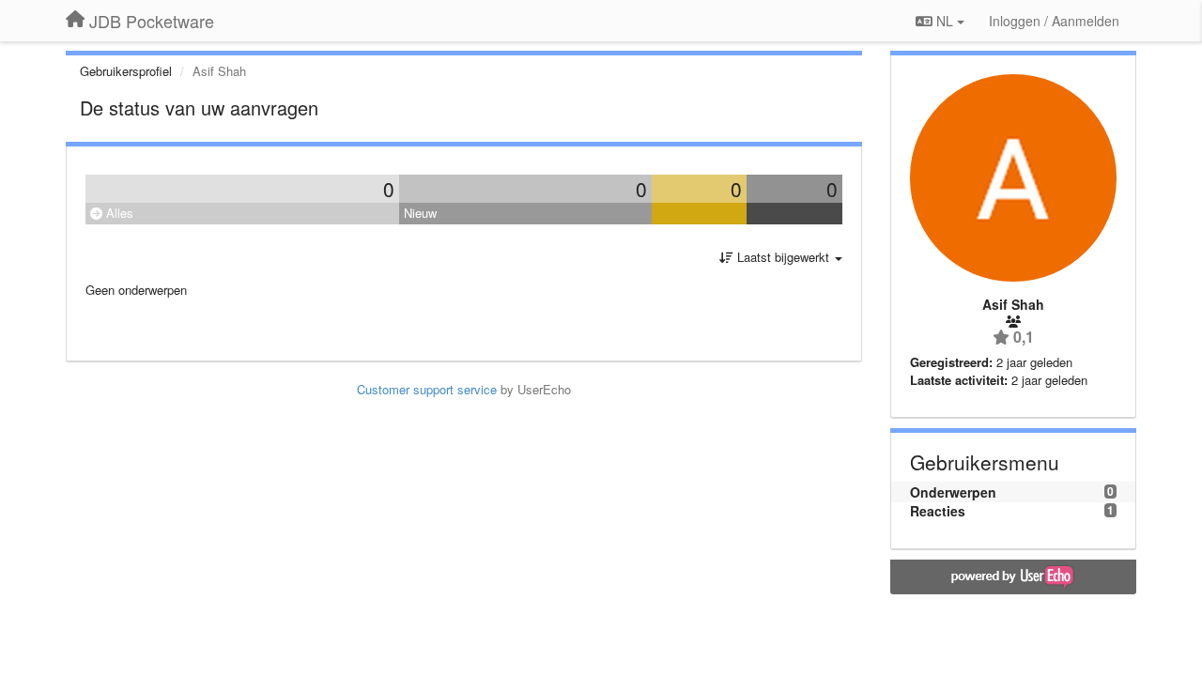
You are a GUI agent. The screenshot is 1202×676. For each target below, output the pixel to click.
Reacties (937, 510)
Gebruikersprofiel (126, 71)
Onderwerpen (953, 492)
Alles (117, 213)
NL (944, 20)
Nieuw (420, 213)
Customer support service (427, 389)
